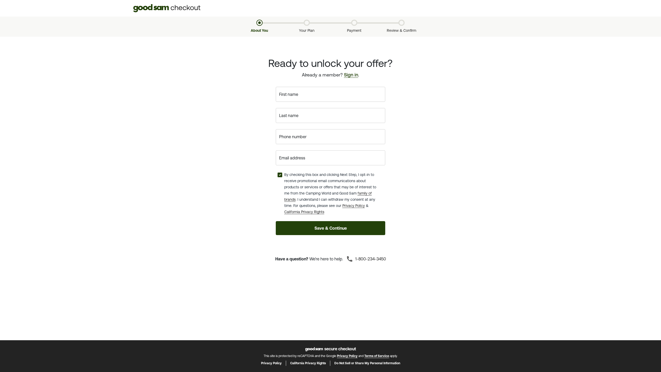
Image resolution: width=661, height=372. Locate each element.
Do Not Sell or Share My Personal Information (367, 363)
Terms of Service (376, 356)
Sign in (351, 75)
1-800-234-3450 (370, 259)
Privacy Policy (353, 206)
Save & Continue (330, 228)
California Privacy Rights (304, 212)
